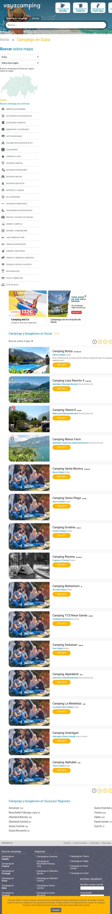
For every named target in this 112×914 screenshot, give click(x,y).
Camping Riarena (63, 556)
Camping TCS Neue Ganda (69, 615)
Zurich (99, 826)
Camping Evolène (63, 527)
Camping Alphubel (64, 762)
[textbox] (56, 25)
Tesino (100, 812)
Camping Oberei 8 (64, 410)
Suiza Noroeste (19, 830)
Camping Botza (62, 351)
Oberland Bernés (20, 817)
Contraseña (86, 893)
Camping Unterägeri (65, 733)
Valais (99, 817)
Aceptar (56, 910)
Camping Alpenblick (65, 674)
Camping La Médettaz (67, 703)
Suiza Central (18, 826)
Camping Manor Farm (66, 439)
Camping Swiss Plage (66, 498)
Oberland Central (20, 821)
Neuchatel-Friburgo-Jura (24, 812)
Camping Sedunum (64, 645)
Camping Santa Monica (67, 468)
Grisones (16, 807)
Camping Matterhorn (66, 586)
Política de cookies (82, 905)
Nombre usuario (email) (91, 884)
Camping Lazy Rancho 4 (68, 380)
